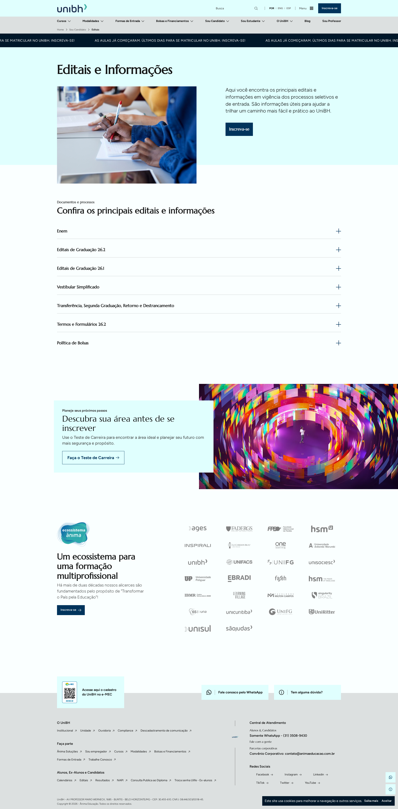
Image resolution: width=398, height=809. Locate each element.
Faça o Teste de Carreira (90, 457)
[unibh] (198, 562)
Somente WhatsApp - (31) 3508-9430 (278, 736)
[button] (391, 777)
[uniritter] (322, 611)
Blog (307, 21)
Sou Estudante (250, 21)
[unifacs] (239, 562)
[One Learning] (280, 545)
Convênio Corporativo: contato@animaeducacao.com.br (292, 754)
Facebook (262, 774)
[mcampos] (280, 595)
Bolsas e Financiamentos (172, 21)
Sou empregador (96, 751)
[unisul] (198, 628)
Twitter (284, 783)
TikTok (260, 783)
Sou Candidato (215, 21)
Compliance (125, 730)
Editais (84, 780)
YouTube (310, 783)
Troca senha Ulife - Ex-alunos (193, 780)
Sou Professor (331, 21)
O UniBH (282, 21)
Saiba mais (371, 801)
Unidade (85, 730)
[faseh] (280, 578)
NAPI (120, 780)
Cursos (61, 21)
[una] (198, 611)
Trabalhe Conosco (100, 759)
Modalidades (91, 21)
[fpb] (280, 529)
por (271, 8)
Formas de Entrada (127, 21)
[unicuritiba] (239, 611)
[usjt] (239, 628)
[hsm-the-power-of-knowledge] (322, 578)
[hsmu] (322, 529)
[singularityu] (322, 595)
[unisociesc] (322, 562)
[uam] (322, 545)
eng (280, 8)
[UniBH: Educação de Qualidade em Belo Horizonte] (72, 8)
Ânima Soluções (67, 751)
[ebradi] (239, 578)
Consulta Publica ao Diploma (149, 780)
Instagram (291, 774)
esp (288, 8)
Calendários (64, 780)
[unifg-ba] (280, 611)
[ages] (198, 529)
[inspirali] (198, 545)
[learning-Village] (239, 595)
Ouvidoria (104, 730)
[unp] (198, 578)
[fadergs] (239, 529)
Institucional (65, 730)
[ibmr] (198, 595)
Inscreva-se (329, 8)
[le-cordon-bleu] (239, 545)
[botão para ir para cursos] (209, 156)
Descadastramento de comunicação (164, 730)
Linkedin (318, 774)
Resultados (102, 780)
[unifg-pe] (280, 562)
